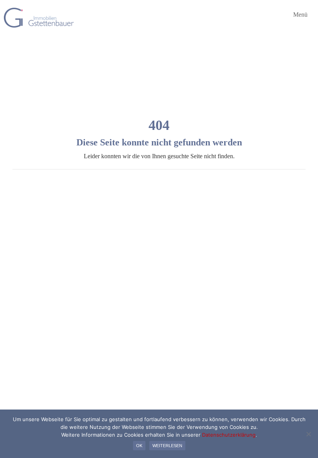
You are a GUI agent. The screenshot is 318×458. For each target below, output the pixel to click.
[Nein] (308, 434)
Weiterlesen (167, 445)
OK (139, 445)
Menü (300, 15)
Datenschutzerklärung (229, 435)
